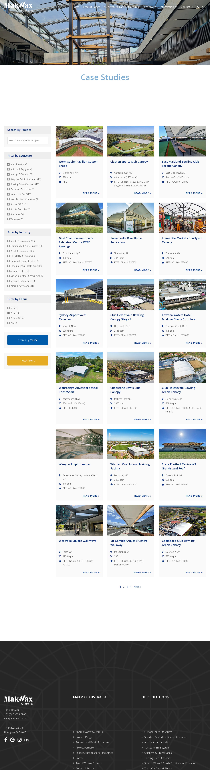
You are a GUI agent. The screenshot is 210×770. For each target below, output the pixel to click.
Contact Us (187, 7)
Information (167, 7)
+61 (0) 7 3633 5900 (15, 714)
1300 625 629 (11, 710)
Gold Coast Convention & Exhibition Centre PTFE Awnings (76, 242)
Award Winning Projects (89, 763)
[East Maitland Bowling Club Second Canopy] (182, 141)
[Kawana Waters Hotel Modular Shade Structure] (182, 295)
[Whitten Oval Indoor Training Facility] (130, 444)
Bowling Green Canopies (157, 758)
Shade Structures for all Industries (94, 752)
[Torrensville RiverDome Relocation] (130, 218)
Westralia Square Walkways (77, 541)
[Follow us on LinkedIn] (26, 740)
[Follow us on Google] (12, 740)
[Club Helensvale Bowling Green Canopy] (182, 367)
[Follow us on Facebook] (5, 740)
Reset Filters (28, 360)
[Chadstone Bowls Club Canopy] (130, 367)
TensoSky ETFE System (156, 747)
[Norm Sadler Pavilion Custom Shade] (79, 141)
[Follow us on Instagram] (20, 740)
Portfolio (148, 7)
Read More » (91, 193)
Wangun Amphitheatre (74, 464)
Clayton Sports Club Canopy (129, 161)
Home (75, 7)
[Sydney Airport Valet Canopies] (79, 295)
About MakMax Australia (89, 732)
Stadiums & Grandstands (158, 752)
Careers (80, 758)
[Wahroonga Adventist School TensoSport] (79, 367)
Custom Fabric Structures (158, 732)
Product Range (91, 7)
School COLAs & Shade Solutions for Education (170, 763)
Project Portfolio (85, 747)
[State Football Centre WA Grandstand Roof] (182, 444)
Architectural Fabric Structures (121, 7)
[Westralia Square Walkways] (79, 520)
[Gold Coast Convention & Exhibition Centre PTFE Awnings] (79, 218)
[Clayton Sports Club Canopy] (130, 141)
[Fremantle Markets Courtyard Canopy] (182, 218)
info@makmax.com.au (15, 718)
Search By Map (27, 340)
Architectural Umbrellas (157, 742)
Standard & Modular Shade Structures (165, 737)
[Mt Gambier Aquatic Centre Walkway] (130, 520)
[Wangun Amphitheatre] (79, 444)
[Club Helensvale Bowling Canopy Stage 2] (130, 295)
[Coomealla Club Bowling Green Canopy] (182, 520)
